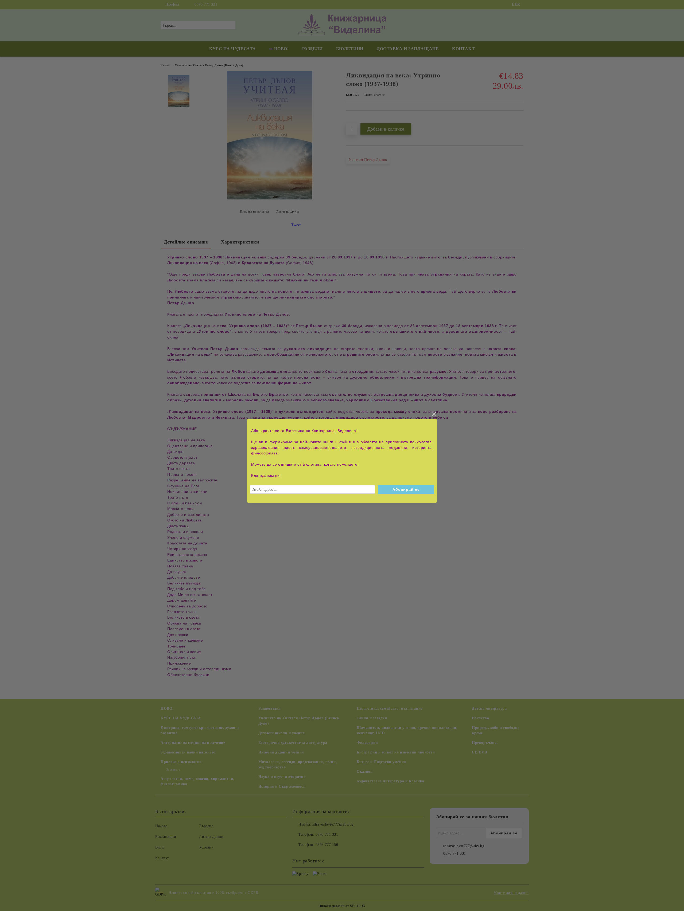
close (433, 414)
